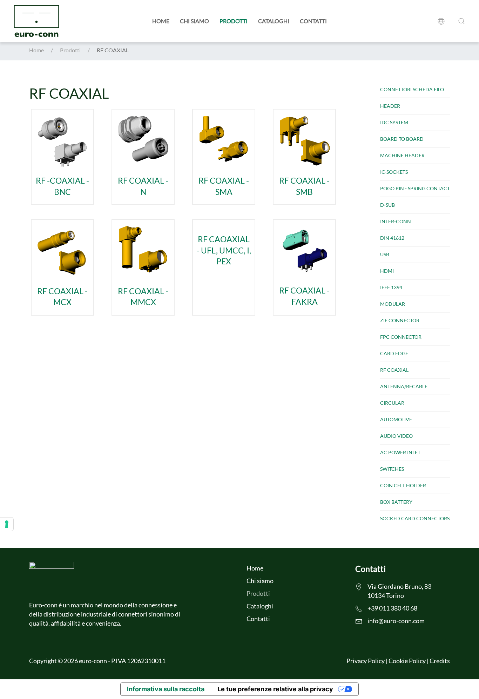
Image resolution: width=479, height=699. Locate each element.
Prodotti (234, 21)
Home (160, 21)
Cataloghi (273, 21)
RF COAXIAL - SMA (223, 186)
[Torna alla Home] (36, 21)
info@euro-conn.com (396, 621)
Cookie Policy (407, 661)
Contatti (313, 21)
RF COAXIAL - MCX (62, 296)
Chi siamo (194, 21)
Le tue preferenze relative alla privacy (275, 689)
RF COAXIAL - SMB (304, 186)
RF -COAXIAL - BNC (62, 186)
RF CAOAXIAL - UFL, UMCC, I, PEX (224, 250)
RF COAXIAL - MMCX (143, 296)
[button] (442, 21)
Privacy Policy (365, 661)
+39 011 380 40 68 (392, 608)
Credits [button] (440, 661)
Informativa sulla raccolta (165, 689)
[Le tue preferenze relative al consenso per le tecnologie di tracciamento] (6, 524)
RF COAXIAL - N (143, 186)
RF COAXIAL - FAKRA (304, 296)
